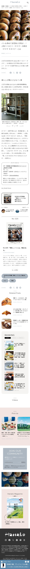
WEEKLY (14, 337)
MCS (26, 559)
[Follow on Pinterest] (17, 540)
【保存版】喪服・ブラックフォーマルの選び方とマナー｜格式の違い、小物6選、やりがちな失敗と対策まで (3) (17, 564)
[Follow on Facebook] (9, 540)
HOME (3, 6)
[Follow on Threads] (24, 540)
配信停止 (23, 462)
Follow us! (15, 483)
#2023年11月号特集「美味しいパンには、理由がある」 (14, 276)
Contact (3, 552)
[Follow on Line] (20, 540)
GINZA (22, 558)
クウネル (25, 558)
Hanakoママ (19, 559)
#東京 (12, 280)
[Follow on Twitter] (13, 540)
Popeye (4, 559)
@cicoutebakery (14, 175)
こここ (23, 559)
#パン (5, 280)
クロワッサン (17, 558)
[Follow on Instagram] (6, 540)
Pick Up (15, 413)
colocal (15, 559)
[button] (8, 126)
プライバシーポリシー (19, 465)
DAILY (7, 337)
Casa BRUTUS (12, 558)
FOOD (7, 6)
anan (4, 558)
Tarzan (12, 559)
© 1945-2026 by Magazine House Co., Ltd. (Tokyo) (15, 555)
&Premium (8, 559)
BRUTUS (7, 558)
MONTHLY (21, 337)
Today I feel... (7, 561)
